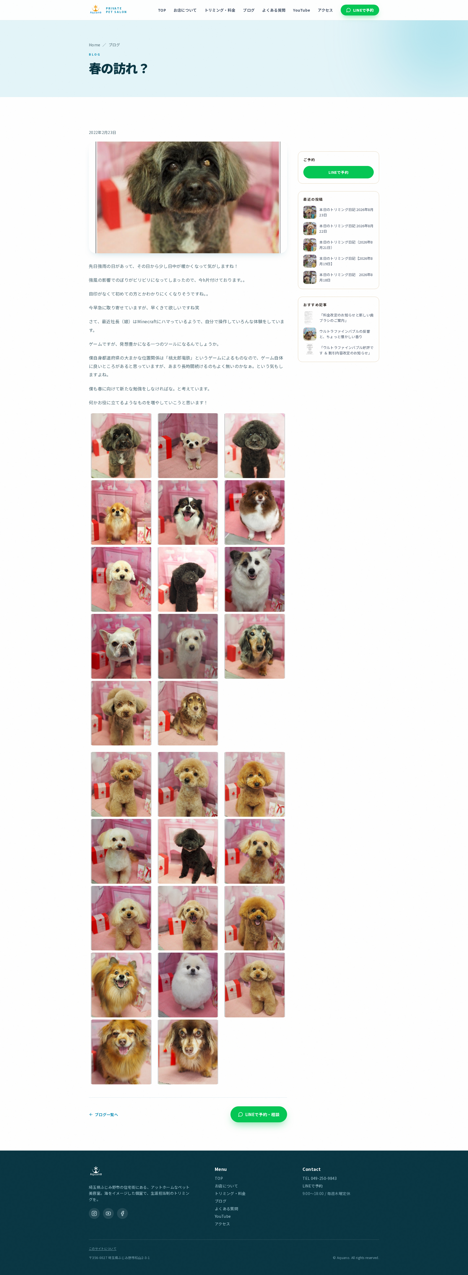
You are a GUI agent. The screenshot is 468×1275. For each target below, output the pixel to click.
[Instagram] (94, 1213)
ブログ (249, 10)
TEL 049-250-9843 (320, 1178)
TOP (162, 10)
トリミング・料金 (220, 10)
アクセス (325, 10)
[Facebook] (122, 1213)
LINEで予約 (363, 10)
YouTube (301, 10)
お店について (185, 10)
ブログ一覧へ (106, 1114)
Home (94, 44)
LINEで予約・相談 (262, 1114)
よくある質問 (273, 10)
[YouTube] (108, 1213)
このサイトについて (102, 1248)
